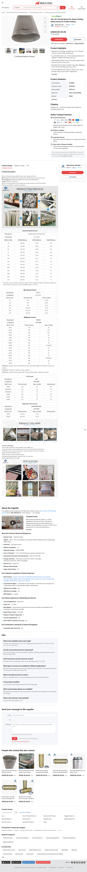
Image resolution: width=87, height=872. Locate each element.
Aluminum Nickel (7, 854)
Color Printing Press (37, 838)
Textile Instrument (7, 838)
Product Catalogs (25, 812)
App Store (6, 862)
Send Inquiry (59, 39)
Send (14, 738)
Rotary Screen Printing (49, 816)
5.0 (69, 167)
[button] (3, 3)
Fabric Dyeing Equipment (52, 838)
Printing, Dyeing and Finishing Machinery (55, 12)
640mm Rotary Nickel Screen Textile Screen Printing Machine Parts (26, 772)
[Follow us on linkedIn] (84, 862)
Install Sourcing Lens (44, 862)
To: (10, 720)
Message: (8, 724)
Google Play (16, 862)
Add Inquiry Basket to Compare (25, 56)
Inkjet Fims (21, 581)
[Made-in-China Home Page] (43, 3)
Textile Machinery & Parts (36, 12)
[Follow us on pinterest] (82, 862)
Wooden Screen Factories (51, 850)
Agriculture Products (28, 822)
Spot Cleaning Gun (6, 819)
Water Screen (22, 850)
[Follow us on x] (74, 862)
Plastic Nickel (30, 854)
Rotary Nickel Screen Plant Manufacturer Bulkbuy (50, 854)
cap (3, 816)
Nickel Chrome (19, 854)
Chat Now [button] (78, 39)
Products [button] (17, 7)
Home (3, 12)
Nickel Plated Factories (35, 850)
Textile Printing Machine (22, 838)
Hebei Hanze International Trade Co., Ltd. (59, 24)
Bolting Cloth (37, 577)
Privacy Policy (69, 867)
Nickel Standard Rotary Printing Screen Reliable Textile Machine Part (42, 772)
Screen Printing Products (29, 816)
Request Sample (79, 43)
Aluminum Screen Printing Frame (44, 579)
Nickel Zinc (74, 850)
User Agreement (52, 867)
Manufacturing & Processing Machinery (17, 12)
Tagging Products (69, 816)
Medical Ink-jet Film (69, 819)
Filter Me (27, 581)
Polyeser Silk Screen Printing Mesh (23, 577)
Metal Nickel (65, 850)
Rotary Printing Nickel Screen (26, 579)
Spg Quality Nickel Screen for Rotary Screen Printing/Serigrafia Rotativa (77, 772)
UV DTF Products (6, 822)
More (3, 857)
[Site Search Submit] (63, 7)
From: (9, 715)
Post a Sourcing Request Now (21, 741)
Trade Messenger (28, 862)
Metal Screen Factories (9, 850)
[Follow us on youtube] (79, 862)
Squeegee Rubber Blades (11, 581)
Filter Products (26, 819)
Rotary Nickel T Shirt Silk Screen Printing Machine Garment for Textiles (8, 798)
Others (45, 822)
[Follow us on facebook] (72, 862)
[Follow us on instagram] (77, 862)
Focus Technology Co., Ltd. (31, 867)
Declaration (61, 867)
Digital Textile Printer (8, 842)
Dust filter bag (47, 819)
